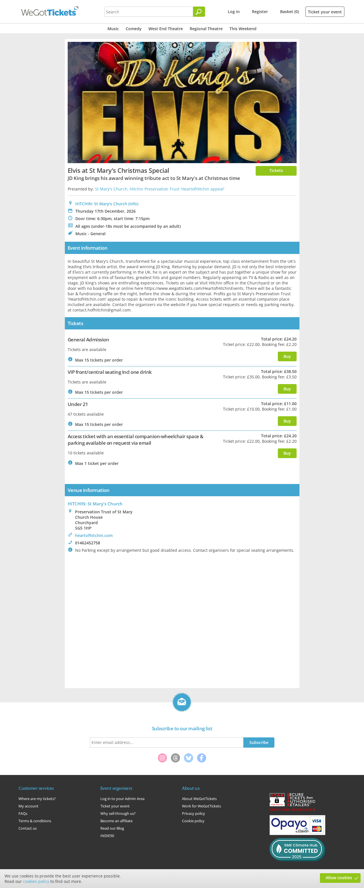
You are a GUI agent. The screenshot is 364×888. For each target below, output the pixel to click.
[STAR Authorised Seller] (292, 810)
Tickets (276, 170)
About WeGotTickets (199, 798)
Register (260, 11)
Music (113, 28)
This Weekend (243, 28)
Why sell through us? (118, 813)
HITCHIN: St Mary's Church (101, 203)
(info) (133, 203)
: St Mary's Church (95, 503)
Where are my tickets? (37, 798)
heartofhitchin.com (94, 535)
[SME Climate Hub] (297, 859)
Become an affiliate (116, 820)
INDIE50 (107, 835)
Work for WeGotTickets (201, 806)
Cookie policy (193, 820)
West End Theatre (165, 28)
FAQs (22, 813)
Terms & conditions (34, 820)
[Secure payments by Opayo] (297, 833)
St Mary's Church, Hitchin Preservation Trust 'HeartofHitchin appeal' (159, 189)
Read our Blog (112, 828)
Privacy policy (193, 813)
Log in (234, 11)
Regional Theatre (206, 28)
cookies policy (36, 881)
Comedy (134, 28)
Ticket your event (325, 12)
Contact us (27, 828)
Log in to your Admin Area (122, 798)
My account (28, 806)
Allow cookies (339, 877)
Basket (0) (289, 11)
